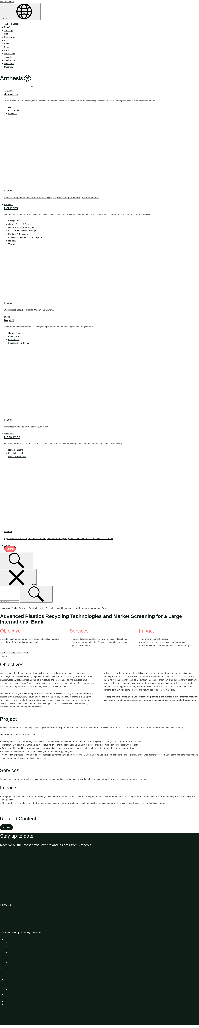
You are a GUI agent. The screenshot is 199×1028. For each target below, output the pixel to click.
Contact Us (13, 989)
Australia (8, 57)
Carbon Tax (13, 221)
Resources (9, 434)
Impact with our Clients (18, 343)
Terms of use (10, 994)
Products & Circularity (18, 234)
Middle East (9, 54)
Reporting (12, 972)
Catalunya (8, 30)
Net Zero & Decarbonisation (21, 227)
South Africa (5, 18)
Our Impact (13, 339)
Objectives (4, 653)
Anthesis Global (11, 24)
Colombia (8, 67)
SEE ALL (6, 827)
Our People (13, 110)
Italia (6, 40)
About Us (8, 91)
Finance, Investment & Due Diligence (25, 237)
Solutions (8, 204)
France (7, 34)
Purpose (12, 241)
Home (2, 608)
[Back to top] (15, 1023)
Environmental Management (21, 962)
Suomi (7, 44)
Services (18, 653)
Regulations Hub (15, 453)
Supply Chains (14, 976)
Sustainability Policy (13, 1004)
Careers (8, 545)
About (11, 107)
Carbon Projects (15, 333)
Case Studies (14, 336)
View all (11, 244)
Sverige (7, 47)
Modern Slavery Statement (16, 998)
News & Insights (15, 450)
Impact (7, 317)
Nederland (9, 63)
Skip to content (7, 2)
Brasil (6, 50)
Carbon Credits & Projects (20, 224)
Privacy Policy (10, 1001)
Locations (12, 114)
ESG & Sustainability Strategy (22, 231)
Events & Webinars (17, 456)
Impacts (26, 653)
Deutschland (10, 37)
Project (12, 653)
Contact (10, 549)
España (7, 27)
